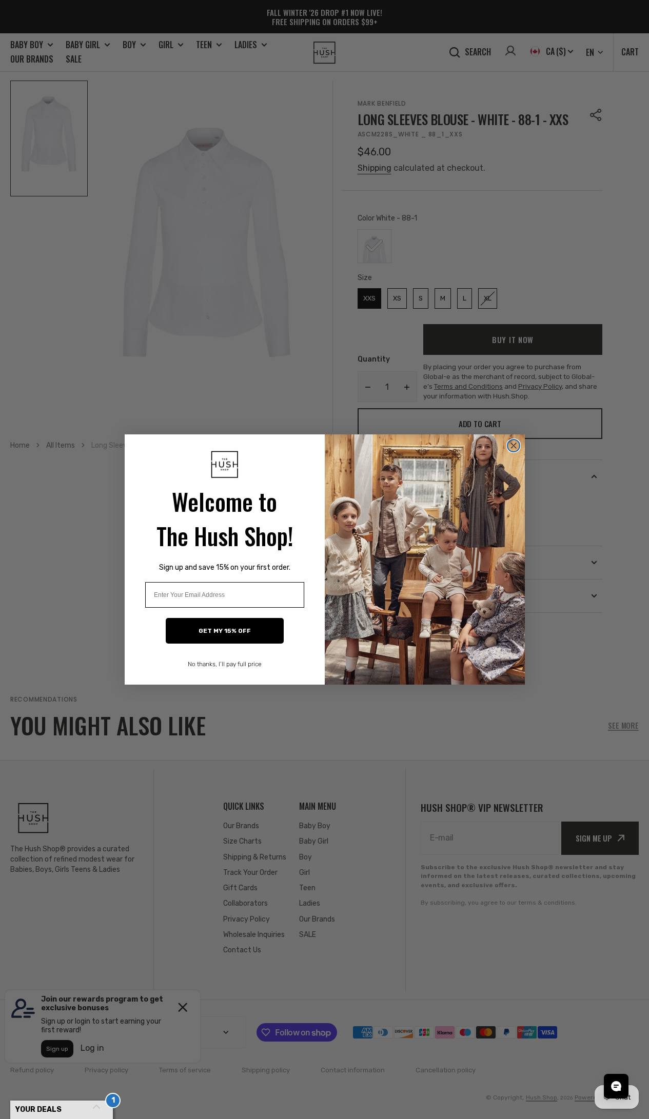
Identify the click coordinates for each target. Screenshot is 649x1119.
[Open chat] (616, 1086)
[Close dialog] (513, 445)
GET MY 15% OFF (225, 630)
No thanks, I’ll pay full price (225, 664)
